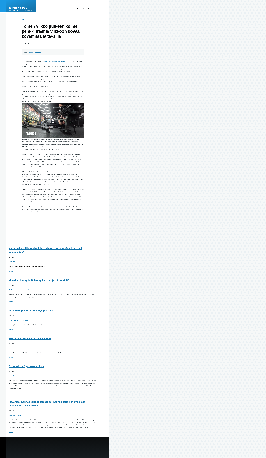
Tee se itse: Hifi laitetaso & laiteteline (30, 338)
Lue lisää (11, 271)
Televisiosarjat (25, 289)
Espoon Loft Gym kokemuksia (26, 366)
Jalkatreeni (18, 375)
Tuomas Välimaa (18, 8)
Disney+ (11, 320)
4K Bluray (11, 289)
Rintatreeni (32, 52)
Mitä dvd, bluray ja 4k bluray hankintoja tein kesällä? (39, 280)
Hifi (10, 261)
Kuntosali (38, 52)
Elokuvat (17, 289)
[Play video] (52, 120)
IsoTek (13, 261)
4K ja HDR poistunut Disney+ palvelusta (32, 310)
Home (23, 19)
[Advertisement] (53, 226)
